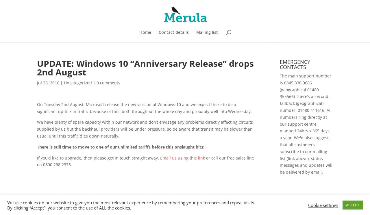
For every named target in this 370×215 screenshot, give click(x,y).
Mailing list (207, 32)
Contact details (174, 32)
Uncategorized (78, 83)
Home (145, 32)
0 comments (108, 83)
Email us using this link (182, 158)
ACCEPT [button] (352, 204)
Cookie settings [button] (323, 205)
